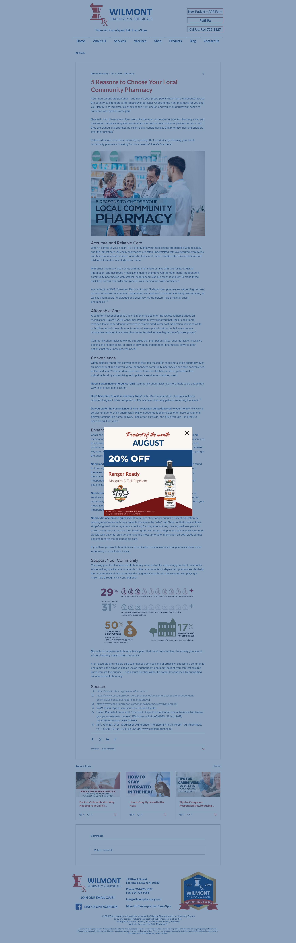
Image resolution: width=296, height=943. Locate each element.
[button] (187, 433)
